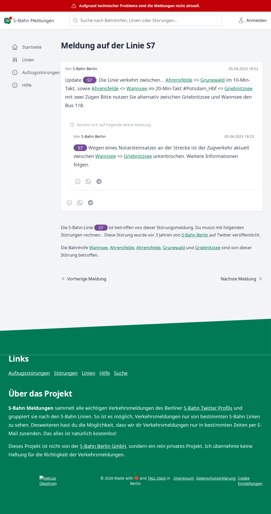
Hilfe (105, 373)
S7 (89, 80)
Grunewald (212, 80)
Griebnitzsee (238, 88)
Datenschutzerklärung (216, 478)
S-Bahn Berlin (85, 68)
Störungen (66, 373)
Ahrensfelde (178, 80)
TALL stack (157, 478)
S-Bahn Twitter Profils (208, 408)
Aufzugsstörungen (29, 373)
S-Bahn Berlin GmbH (103, 446)
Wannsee (137, 88)
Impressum (184, 478)
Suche (121, 373)
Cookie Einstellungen (250, 481)
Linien (88, 373)
